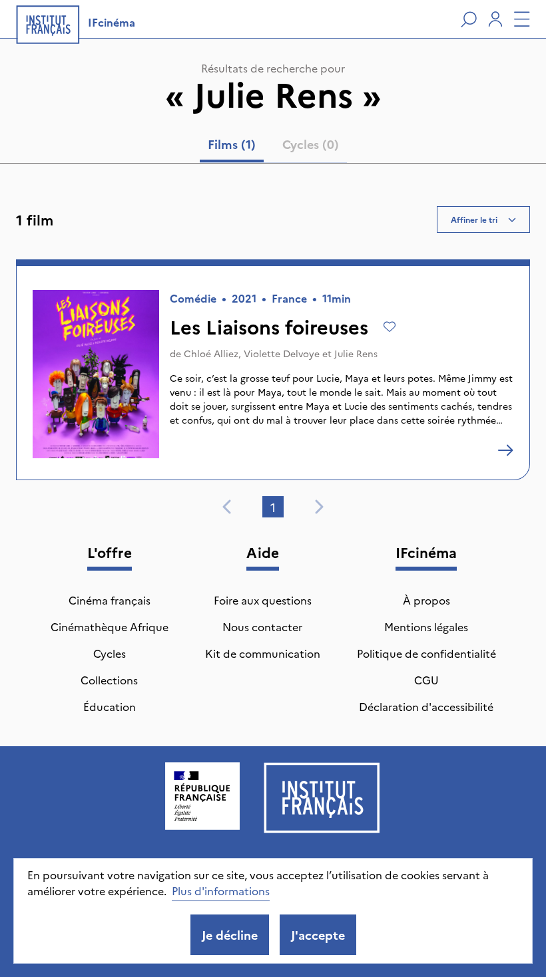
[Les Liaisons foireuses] (505, 450)
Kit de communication (262, 653)
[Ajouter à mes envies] (389, 326)
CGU (426, 679)
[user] (495, 19)
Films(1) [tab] (232, 144)
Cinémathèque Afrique (109, 626)
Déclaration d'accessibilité (426, 706)
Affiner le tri (474, 219)
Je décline (230, 934)
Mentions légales (426, 626)
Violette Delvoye (282, 353)
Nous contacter (262, 626)
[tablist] (273, 147)
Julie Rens (356, 353)
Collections (109, 679)
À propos (426, 600)
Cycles (109, 653)
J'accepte (318, 934)
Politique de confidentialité (426, 653)
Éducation (109, 706)
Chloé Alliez (211, 353)
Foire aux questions (263, 600)
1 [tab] (273, 507)
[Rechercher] (469, 19)
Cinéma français (109, 600)
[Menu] (522, 19)
